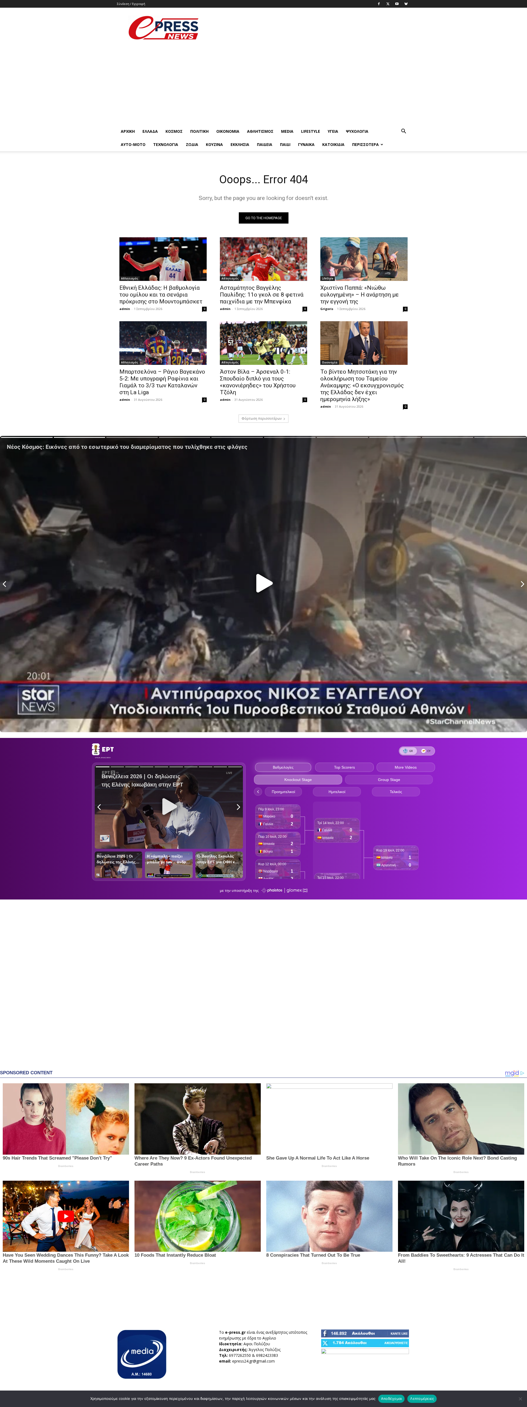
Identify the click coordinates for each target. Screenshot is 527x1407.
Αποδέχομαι (391, 1398)
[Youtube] (397, 4)
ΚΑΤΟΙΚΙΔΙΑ (333, 144)
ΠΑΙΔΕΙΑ (264, 144)
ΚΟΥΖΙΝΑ (214, 144)
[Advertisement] (310, 27)
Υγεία (333, 131)
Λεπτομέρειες (422, 1398)
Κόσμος (174, 131)
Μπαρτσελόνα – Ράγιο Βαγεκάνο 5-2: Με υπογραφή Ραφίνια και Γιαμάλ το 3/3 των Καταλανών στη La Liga (162, 382)
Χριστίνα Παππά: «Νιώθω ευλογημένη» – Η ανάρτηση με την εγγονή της (359, 294)
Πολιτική (199, 131)
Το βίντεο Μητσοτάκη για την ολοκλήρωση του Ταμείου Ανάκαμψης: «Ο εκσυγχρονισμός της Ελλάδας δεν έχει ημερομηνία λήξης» (362, 385)
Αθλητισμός (260, 131)
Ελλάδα (150, 131)
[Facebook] (379, 4)
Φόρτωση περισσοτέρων (262, 418)
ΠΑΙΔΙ (285, 144)
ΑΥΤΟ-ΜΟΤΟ (133, 144)
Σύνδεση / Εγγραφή (131, 4)
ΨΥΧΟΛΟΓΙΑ (357, 131)
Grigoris (326, 309)
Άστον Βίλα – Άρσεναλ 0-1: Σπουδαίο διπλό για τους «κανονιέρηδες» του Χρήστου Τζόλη (258, 382)
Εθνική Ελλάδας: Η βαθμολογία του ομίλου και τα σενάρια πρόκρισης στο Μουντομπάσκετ (160, 294)
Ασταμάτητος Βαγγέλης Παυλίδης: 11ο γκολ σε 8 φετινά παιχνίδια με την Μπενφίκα (262, 294)
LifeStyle (310, 131)
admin (124, 309)
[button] (403, 131)
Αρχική (128, 131)
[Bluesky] (406, 4)
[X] (388, 4)
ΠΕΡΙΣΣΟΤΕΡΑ (365, 144)
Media (287, 131)
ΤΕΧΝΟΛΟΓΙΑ (165, 144)
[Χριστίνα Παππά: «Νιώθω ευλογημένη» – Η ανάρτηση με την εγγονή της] (364, 259)
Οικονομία (227, 131)
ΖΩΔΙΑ (192, 144)
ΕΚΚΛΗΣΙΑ (240, 144)
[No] (520, 1399)
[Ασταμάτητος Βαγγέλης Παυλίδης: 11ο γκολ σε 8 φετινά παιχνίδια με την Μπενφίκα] (263, 259)
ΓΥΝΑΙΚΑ (306, 144)
